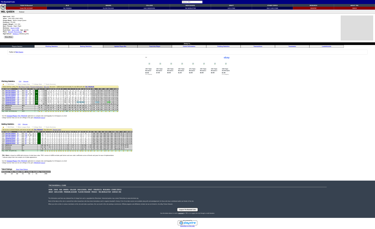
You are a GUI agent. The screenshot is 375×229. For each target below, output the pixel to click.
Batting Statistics (86, 46)
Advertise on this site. (187, 226)
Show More (8, 37)
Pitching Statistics (52, 46)
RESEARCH (313, 5)
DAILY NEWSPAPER (149, 8)
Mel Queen (19, 52)
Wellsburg (16, 34)
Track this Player (154, 46)
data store (46, 87)
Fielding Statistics (223, 46)
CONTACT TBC (116, 192)
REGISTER (313, 8)
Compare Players (12, 116)
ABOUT (51, 192)
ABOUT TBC (354, 5)
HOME (51, 189)
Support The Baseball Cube (187, 209)
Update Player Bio (120, 46)
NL (18, 97)
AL (18, 90)
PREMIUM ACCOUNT (70, 192)
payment (181, 213)
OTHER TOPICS (272, 5)
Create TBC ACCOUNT (26, 8)
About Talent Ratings (22, 169)
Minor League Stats (24, 84)
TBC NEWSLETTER (190, 8)
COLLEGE (149, 5)
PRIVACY (94, 192)
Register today (57, 129)
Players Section (17, 46)
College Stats (38, 84)
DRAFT (231, 5)
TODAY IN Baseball (26, 5)
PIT (26, 97)
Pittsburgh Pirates (10, 97)
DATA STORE (231, 8)
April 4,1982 (15, 30)
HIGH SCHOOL (190, 5)
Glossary (25, 81)
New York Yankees (10, 90)
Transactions (258, 46)
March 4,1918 (15, 28)
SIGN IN (354, 8)
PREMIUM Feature (39, 117)
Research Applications (36, 87)
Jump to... (187, 43)
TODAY (56, 189)
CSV (20, 81)
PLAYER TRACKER (108, 8)
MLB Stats (11, 84)
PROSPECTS (97, 189)
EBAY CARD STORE (272, 8)
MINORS (108, 5)
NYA (26, 90)
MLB (67, 5)
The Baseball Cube (8, 2)
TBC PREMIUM (67, 8)
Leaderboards (326, 46)
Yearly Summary (51, 84)
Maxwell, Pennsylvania (15, 32)
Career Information (189, 46)
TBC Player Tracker (23, 87)
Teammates (292, 46)
